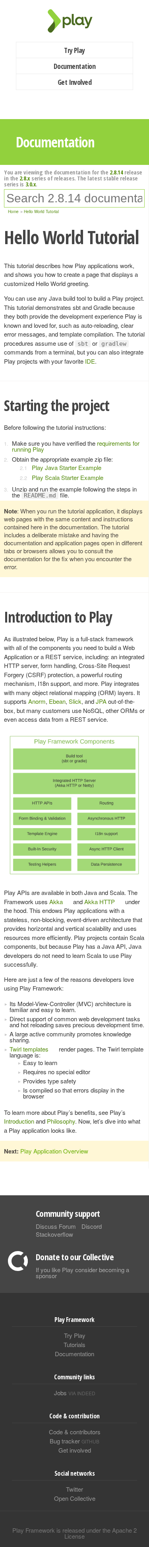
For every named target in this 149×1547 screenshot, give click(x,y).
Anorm (37, 701)
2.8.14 (116, 172)
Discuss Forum (56, 1226)
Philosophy (61, 1121)
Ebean (57, 701)
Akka (56, 901)
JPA (101, 701)
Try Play (74, 50)
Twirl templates (29, 1049)
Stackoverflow (54, 1234)
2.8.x (24, 178)
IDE (90, 361)
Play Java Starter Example (66, 467)
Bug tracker (74, 1441)
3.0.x (30, 184)
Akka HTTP (99, 901)
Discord (91, 1226)
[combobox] (74, 198)
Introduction (19, 1121)
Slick (75, 701)
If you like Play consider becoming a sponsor (82, 1272)
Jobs (74, 1392)
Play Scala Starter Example (67, 477)
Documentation (74, 66)
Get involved (74, 1450)
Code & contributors (75, 1432)
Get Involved (75, 82)
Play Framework (74, 21)
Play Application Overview (54, 1151)
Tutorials (74, 1344)
